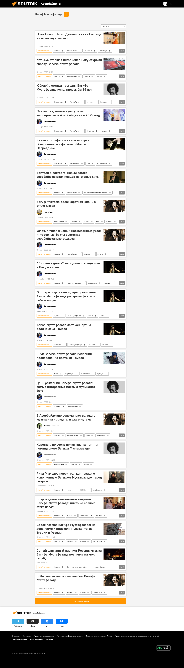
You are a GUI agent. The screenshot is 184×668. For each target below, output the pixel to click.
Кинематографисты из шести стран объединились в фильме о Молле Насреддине (63, 144)
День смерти (101, 435)
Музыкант (57, 406)
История (109, 221)
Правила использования (44, 636)
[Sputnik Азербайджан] (26, 7)
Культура (87, 76)
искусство (89, 102)
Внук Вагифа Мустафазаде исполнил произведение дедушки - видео (64, 356)
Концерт (104, 131)
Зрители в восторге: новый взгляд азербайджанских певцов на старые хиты (68, 175)
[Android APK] (163, 648)
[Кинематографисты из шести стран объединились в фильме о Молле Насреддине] (114, 144)
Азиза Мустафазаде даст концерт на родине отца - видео (64, 327)
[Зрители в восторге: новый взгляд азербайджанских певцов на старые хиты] (114, 177)
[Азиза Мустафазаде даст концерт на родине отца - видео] (114, 329)
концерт (107, 283)
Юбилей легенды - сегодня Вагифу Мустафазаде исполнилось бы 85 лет (64, 87)
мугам (87, 435)
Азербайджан (72, 51)
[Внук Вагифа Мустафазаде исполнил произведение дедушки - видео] (114, 358)
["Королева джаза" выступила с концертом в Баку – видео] (114, 267)
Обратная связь (36, 639)
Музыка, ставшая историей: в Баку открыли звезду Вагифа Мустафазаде (69, 62)
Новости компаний (19, 639)
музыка (90, 316)
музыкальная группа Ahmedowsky (95, 193)
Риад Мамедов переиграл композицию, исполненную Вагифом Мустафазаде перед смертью (69, 477)
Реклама (49, 639)
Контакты (27, 636)
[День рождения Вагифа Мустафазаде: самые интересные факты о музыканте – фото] (114, 387)
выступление (85, 374)
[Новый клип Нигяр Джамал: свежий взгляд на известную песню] (114, 38)
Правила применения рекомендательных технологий (137, 636)
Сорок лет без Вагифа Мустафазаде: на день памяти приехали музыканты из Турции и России (66, 528)
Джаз (102, 316)
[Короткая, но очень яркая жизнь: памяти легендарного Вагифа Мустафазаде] (114, 448)
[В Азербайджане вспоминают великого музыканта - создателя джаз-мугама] (114, 419)
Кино (88, 163)
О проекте (16, 636)
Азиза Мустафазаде (74, 283)
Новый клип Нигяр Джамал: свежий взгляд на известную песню (69, 36)
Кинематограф (102, 163)
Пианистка (57, 345)
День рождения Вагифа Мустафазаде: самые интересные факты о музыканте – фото (67, 387)
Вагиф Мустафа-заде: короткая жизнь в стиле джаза (66, 204)
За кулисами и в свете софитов (77, 567)
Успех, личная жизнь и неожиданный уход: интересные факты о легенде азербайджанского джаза (69, 234)
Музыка (99, 76)
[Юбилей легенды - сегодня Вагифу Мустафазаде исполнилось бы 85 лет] (114, 89)
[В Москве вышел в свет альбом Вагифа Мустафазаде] (114, 580)
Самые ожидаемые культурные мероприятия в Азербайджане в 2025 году (69, 113)
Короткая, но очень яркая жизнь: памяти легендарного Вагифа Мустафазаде (67, 446)
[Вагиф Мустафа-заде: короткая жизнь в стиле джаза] (114, 206)
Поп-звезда (103, 51)
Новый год (90, 131)
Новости (57, 51)
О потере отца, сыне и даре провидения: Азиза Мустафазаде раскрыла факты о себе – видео (67, 296)
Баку (97, 221)
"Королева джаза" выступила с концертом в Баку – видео (68, 265)
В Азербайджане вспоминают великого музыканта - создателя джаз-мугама (66, 417)
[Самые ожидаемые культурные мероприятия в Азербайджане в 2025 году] (114, 115)
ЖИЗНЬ (100, 254)
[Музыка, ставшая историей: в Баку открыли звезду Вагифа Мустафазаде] (114, 64)
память (86, 464)
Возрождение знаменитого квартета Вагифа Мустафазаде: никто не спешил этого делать (66, 503)
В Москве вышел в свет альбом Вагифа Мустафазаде (66, 578)
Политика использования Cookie (98, 636)
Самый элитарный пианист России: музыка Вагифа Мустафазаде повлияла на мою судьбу (69, 554)
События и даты (72, 435)
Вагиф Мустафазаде (48, 14)
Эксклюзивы (58, 102)
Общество (87, 254)
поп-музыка (88, 51)
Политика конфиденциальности (69, 636)
